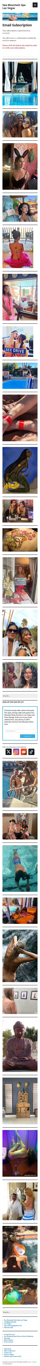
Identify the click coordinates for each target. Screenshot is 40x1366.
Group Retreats (9, 1334)
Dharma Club (8, 1327)
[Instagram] (16, 752)
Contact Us (8, 1353)
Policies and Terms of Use (12, 1356)
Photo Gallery (8, 1340)
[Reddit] (24, 752)
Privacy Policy (9, 1354)
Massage (7, 1338)
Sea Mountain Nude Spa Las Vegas (15, 1320)
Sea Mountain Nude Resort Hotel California (18, 1336)
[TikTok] (31, 752)
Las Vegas (7, 1324)
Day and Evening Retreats (13, 1326)
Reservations (8, 1342)
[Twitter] (8, 752)
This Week (7, 1349)
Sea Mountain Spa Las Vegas (14, 6)
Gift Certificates (9, 1351)
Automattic (8, 1364)
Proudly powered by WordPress (13, 1362)
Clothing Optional (10, 1322)
